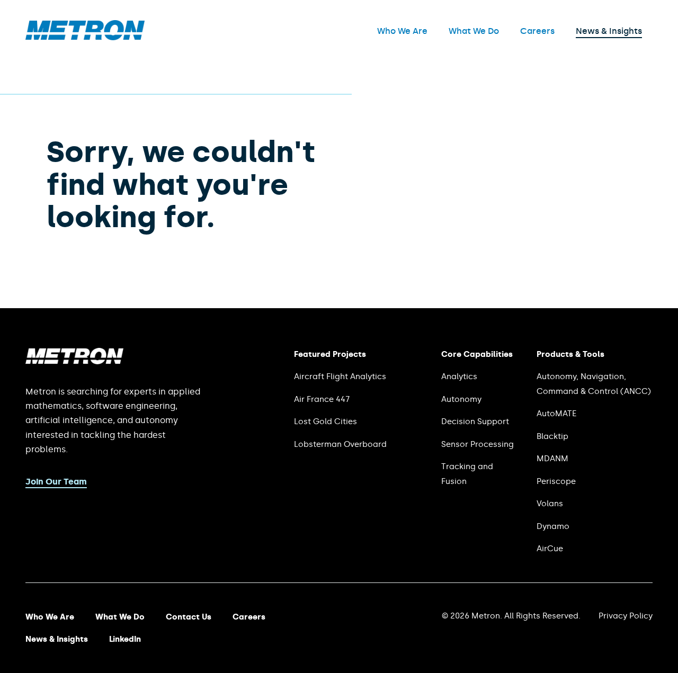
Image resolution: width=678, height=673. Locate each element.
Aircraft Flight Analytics (340, 376)
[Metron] (85, 37)
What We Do (474, 31)
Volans (550, 503)
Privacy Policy (626, 616)
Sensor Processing (477, 444)
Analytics (459, 376)
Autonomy (461, 399)
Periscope (556, 481)
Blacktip (552, 436)
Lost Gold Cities (325, 421)
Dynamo (553, 526)
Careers (537, 31)
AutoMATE (556, 413)
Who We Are (402, 31)
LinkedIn (125, 639)
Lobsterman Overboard (340, 444)
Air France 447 (322, 399)
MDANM (552, 458)
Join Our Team (56, 482)
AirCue (550, 548)
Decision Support (475, 421)
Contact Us (188, 617)
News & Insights (609, 31)
